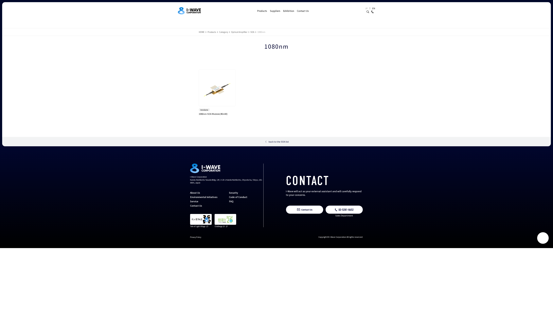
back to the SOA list (276, 141)
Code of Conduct (238, 197)
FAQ (231, 201)
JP (366, 8)
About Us (195, 192)
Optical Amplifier (239, 32)
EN (373, 8)
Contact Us (303, 11)
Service (194, 201)
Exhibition (288, 11)
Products (262, 11)
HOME (201, 32)
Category (223, 32)
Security (233, 192)
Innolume (204, 109)
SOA (252, 32)
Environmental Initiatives (203, 197)
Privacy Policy (195, 237)
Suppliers (275, 11)
